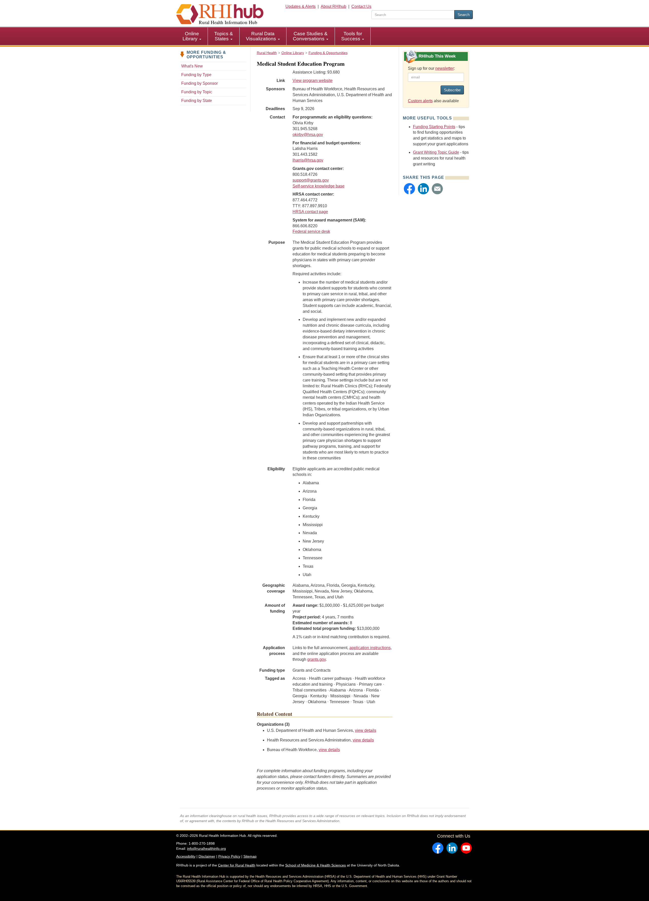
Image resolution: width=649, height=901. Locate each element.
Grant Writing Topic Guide (436, 152)
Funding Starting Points (434, 127)
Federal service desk (311, 231)
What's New (192, 66)
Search (464, 14)
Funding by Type (196, 75)
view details (365, 730)
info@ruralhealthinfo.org (206, 848)
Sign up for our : (431, 68)
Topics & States (223, 36)
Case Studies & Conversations (310, 36)
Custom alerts (420, 101)
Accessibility (185, 856)
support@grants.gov (311, 180)
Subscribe (452, 90)
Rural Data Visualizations (261, 36)
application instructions (370, 648)
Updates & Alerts (300, 6)
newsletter (444, 68)
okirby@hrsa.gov (308, 134)
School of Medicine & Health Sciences (315, 865)
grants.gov (316, 659)
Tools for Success (351, 36)
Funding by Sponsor (199, 83)
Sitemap (250, 856)
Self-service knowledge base (319, 186)
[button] (409, 188)
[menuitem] (192, 36)
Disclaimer (207, 856)
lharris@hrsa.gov (308, 160)
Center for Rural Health (236, 865)
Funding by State (196, 100)
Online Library (191, 36)
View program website (313, 80)
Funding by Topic (196, 92)
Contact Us (361, 6)
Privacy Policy (229, 856)
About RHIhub (333, 6)
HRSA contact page (310, 212)
